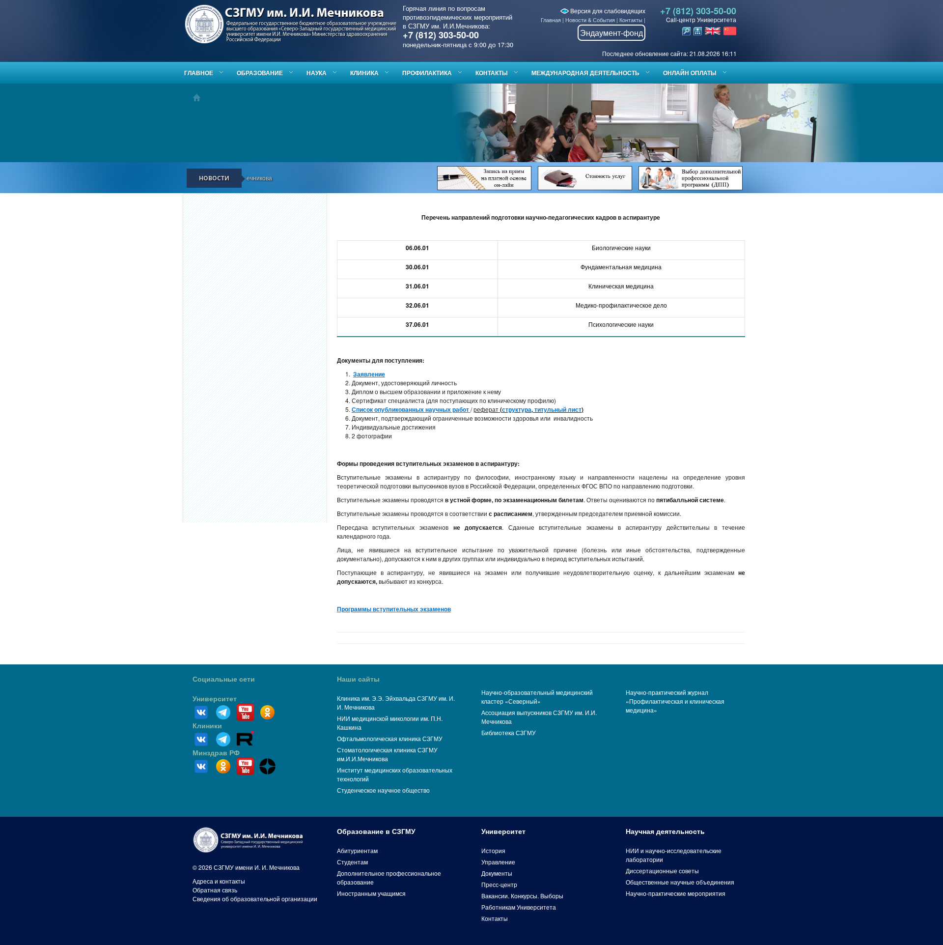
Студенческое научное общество (383, 790)
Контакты (630, 20)
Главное (198, 72)
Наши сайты (358, 679)
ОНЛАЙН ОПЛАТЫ (690, 72)
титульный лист (558, 409)
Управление (498, 862)
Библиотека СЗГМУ (508, 732)
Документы (496, 873)
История (493, 850)
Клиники (207, 726)
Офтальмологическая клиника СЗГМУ (390, 738)
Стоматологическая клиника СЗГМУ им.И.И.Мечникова (387, 754)
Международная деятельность (585, 72)
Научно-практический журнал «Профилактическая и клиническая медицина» (675, 701)
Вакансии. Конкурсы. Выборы (522, 895)
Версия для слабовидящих (607, 10)
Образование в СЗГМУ (376, 831)
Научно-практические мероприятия (675, 893)
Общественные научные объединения (680, 882)
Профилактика (427, 72)
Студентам (352, 862)
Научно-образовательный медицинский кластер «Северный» (537, 696)
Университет (215, 699)
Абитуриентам (357, 850)
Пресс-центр (499, 884)
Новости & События (590, 20)
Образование (260, 72)
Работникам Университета (518, 907)
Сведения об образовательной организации (255, 898)
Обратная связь (215, 890)
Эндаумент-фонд (611, 32)
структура (516, 409)
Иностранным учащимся (371, 893)
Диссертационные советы (662, 870)
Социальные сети (224, 679)
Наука (316, 72)
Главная (551, 20)
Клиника (364, 72)
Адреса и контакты (219, 881)
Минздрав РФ (216, 753)
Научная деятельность (665, 831)
